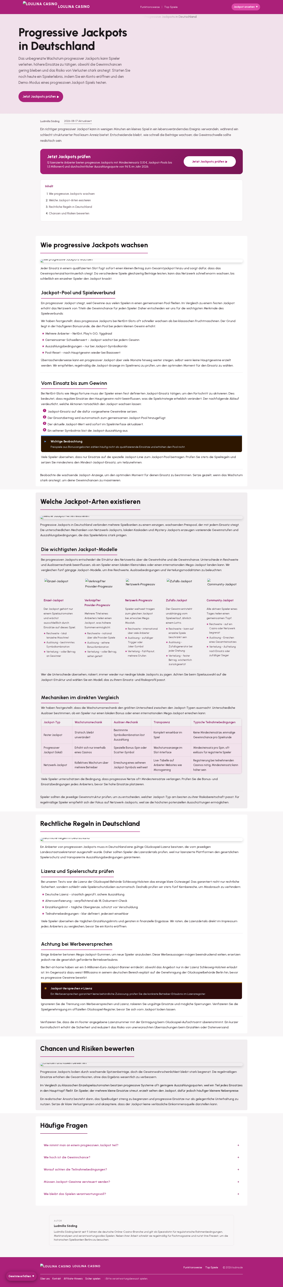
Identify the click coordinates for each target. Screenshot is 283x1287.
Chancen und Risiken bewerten (69, 213)
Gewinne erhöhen (19, 1276)
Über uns (45, 1278)
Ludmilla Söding (65, 1226)
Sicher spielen (92, 1278)
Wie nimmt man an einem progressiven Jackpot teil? (81, 1145)
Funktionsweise (150, 7)
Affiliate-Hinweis (73, 1278)
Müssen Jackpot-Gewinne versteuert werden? (77, 1182)
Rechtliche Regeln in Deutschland (70, 207)
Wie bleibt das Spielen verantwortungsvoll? (75, 1194)
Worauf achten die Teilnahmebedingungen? (75, 1169)
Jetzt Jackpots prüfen (39, 96)
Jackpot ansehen (244, 6)
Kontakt (56, 1278)
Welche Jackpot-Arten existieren (70, 200)
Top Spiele (171, 7)
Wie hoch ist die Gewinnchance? (67, 1157)
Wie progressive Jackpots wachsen (72, 193)
